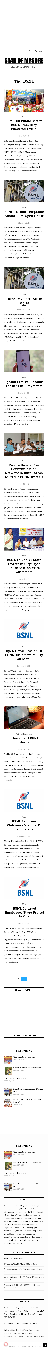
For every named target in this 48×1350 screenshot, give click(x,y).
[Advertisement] (24, 24)
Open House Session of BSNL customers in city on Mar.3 (24, 655)
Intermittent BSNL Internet (24, 740)
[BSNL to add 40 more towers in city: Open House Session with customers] (24, 550)
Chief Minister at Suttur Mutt (24, 1057)
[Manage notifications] (6, 1344)
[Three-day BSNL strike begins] (24, 289)
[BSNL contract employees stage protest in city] (24, 898)
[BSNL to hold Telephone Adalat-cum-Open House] (24, 202)
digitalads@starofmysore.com (27, 1330)
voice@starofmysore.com (34, 1336)
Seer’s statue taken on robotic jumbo (27, 1067)
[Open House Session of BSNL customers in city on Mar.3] (24, 641)
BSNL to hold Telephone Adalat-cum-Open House (24, 214)
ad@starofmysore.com (23, 1333)
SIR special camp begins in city (16, 1078)
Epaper (39, 51)
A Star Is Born (17, 1258)
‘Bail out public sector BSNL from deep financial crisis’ (24, 125)
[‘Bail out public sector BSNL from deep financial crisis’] (24, 111)
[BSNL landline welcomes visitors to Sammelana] (24, 811)
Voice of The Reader (24, 734)
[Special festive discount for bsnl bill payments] (24, 372)
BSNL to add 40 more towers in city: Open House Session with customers (24, 566)
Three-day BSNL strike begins (24, 301)
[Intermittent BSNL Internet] (24, 728)
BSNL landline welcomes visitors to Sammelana (24, 825)
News (24, 117)
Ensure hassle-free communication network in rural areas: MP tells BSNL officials (24, 471)
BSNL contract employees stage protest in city (24, 912)
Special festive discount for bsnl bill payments (24, 384)
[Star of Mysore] (24, 60)
